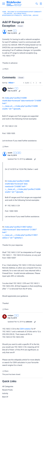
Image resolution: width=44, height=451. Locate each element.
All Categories (7, 386)
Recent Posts (7, 390)
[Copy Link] (19, 33)
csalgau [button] (10, 315)
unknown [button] (29, 159)
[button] (4, 31)
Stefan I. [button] (11, 88)
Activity (5, 393)
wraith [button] (10, 31)
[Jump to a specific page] (40, 83)
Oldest (10, 83)
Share (5, 69)
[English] (14, 3)
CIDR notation (25, 329)
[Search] (37, 3)
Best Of (5, 397)
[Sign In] (41, 3)
